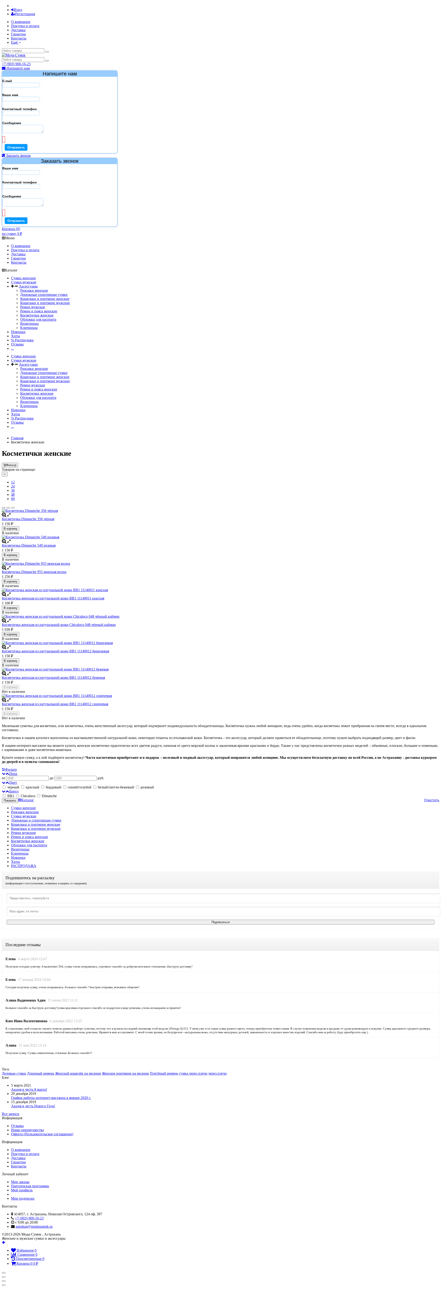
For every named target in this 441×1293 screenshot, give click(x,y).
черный (13, 787)
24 (13, 486)
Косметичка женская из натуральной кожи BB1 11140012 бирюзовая (55, 651)
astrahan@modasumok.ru (34, 1226)
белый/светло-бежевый (116, 787)
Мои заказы (20, 1182)
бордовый (53, 787)
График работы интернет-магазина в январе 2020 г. (51, 1098)
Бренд (14, 791)
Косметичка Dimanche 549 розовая (29, 545)
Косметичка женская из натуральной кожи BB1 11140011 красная (53, 598)
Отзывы (17, 344)
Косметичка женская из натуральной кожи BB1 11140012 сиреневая (55, 704)
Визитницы (29, 323)
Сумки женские (23, 278)
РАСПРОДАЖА (23, 866)
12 (13, 482)
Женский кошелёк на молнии (78, 1073)
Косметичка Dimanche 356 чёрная (28, 519)
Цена (13, 774)
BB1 (10, 796)
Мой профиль (22, 1190)
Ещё (15, 42)
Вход (18, 10)
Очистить (431, 800)
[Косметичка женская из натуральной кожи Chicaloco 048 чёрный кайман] (220, 616)
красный (32, 787)
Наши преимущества (27, 1130)
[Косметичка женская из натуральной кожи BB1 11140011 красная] (220, 590)
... (12, 348)
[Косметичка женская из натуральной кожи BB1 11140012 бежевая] (220, 669)
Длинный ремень (40, 1073)
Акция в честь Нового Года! (33, 1106)
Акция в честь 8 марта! (29, 1089)
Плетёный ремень (164, 1073)
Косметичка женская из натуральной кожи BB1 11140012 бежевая (53, 677)
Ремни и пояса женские (38, 311)
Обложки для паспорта (38, 319)
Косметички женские (37, 315)
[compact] (13, 507)
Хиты (15, 336)
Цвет (13, 783)
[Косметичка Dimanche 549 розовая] (220, 537)
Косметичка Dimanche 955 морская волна (34, 572)
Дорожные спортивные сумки (44, 295)
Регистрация (25, 14)
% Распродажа (22, 340)
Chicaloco (28, 796)
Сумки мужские (23, 282)
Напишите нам (18, 68)
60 (13, 499)
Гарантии (18, 34)
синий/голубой (79, 787)
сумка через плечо (193, 1073)
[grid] (4, 507)
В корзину (10, 528)
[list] (8, 507)
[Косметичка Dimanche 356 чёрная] (220, 511)
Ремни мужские (32, 307)
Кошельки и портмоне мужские (45, 303)
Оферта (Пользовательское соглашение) (42, 1134)
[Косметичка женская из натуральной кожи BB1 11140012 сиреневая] (220, 696)
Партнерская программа (30, 1186)
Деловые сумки (14, 1073)
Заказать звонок (18, 155)
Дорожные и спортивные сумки (36, 820)
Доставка (18, 30)
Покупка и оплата (25, 26)
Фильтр (11, 465)
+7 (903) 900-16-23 (16, 64)
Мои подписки (22, 1198)
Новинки (18, 332)
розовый (147, 787)
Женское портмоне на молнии (125, 1073)
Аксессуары (28, 286)
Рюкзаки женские (34, 290)
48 (13, 495)
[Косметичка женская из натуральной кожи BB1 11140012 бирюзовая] (220, 643)
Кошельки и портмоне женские (44, 299)
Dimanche (49, 796)
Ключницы (29, 328)
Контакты (18, 38)
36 (13, 490)
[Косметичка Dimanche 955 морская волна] (220, 564)
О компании (20, 22)
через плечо (217, 1073)
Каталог (27, 800)
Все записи (10, 1114)
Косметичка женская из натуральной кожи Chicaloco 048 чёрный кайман (59, 625)
